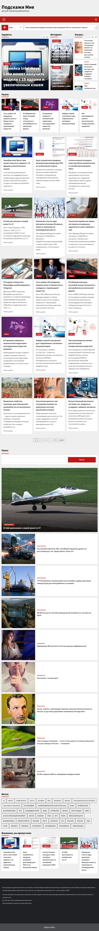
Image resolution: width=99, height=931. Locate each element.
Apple (10, 801)
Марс (63, 816)
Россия (70, 821)
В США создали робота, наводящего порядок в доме (58, 774)
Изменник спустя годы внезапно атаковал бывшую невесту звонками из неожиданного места (61, 52)
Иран (87, 811)
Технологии (41, 643)
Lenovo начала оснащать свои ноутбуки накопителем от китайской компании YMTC (81, 164)
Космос (86, 59)
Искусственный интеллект (14, 816)
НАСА (45, 821)
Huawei (41, 801)
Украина (14, 826)
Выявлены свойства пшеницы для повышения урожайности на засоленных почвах (17, 405)
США (88, 821)
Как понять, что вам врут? (47, 678)
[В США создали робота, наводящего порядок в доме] (18, 773)
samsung (57, 801)
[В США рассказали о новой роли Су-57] (17, 208)
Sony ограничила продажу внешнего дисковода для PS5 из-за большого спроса (24, 76)
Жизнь (65, 811)
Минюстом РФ (23, 821)
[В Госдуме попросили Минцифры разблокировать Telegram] (17, 269)
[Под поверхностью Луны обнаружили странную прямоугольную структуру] (78, 67)
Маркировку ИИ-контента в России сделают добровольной (61, 646)
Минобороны (8, 821)
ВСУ (20, 811)
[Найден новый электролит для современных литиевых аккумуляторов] (69, 104)
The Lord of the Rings (11, 806)
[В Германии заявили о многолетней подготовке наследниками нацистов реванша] (49, 104)
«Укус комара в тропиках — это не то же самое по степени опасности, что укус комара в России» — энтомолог (65, 742)
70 (55, 440)
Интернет (56, 41)
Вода (45, 811)
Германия (55, 811)
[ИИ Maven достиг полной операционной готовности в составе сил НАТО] (18, 613)
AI (4, 801)
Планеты (54, 821)
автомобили (50, 826)
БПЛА (72, 806)
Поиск (5, 450)
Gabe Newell (21, 801)
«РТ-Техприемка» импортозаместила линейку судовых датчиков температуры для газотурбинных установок (64, 582)
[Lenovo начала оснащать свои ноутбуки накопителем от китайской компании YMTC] (82, 147)
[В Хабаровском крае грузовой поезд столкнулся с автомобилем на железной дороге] (30, 104)
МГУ (56, 816)
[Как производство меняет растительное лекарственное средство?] (89, 104)
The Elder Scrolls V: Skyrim (84, 801)
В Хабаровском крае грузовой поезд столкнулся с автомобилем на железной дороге (30, 121)
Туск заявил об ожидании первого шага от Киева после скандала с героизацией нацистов (10, 121)
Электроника (8, 215)
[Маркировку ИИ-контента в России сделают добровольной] (18, 645)
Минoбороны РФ (76, 816)
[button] (3, 19)
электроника (78, 826)
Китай (31, 816)
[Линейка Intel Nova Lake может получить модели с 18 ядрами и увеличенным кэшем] (17, 147)
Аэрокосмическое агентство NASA (52, 806)
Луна (49, 816)
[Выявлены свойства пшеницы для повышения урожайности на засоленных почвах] (17, 388)
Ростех (80, 821)
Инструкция (76, 811)
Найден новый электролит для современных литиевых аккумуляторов (68, 118)
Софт (5, 826)
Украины (24, 826)
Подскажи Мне (18, 7)
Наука (6, 107)
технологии (64, 826)
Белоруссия (83, 806)
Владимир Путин (32, 811)
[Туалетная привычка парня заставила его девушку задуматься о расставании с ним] (82, 208)
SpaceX (67, 801)
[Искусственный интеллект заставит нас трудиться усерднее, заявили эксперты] (78, 46)
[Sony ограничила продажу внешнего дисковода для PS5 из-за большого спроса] (49, 147)
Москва (36, 821)
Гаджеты (7, 64)
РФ (62, 821)
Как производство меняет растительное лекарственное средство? (88, 120)
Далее (61, 440)
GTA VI (32, 801)
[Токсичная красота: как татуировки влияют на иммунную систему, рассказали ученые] (49, 388)
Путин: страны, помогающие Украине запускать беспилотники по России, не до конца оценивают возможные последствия (64, 710)
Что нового (36, 826)
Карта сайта (49, 927)
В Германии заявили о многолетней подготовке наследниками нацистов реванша (48, 121)
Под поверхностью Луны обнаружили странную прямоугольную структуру (90, 69)
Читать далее (8, 190)
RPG (49, 801)
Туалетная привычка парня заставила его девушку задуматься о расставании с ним (81, 225)
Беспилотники (9, 811)
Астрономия (29, 806)
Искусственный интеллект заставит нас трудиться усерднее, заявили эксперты (90, 47)
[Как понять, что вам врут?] (18, 677)
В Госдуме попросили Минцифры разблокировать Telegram (16, 285)
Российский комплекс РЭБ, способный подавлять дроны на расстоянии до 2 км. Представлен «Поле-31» (62, 550)
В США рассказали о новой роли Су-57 (15, 223)
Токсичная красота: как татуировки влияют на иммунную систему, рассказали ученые (47, 405)
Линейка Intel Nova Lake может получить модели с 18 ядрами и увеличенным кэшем (16, 164)
